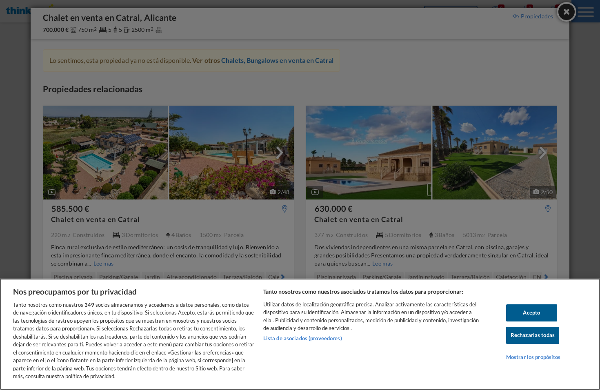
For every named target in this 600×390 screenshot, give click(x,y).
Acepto (531, 313)
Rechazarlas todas (533, 335)
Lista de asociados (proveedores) (302, 338)
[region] (300, 334)
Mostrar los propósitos (533, 357)
